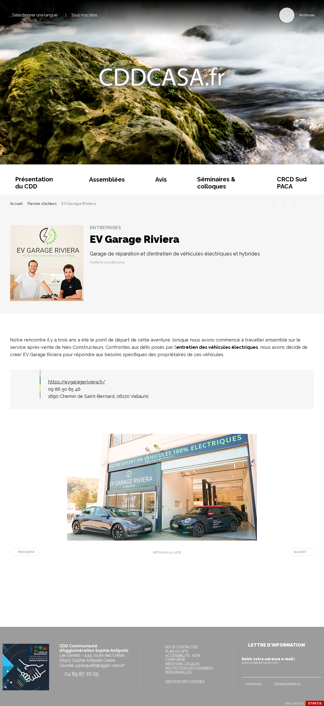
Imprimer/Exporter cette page (269, 203)
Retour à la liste (167, 552)
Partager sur (300, 203)
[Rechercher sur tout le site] (286, 15)
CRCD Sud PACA (292, 183)
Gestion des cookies (184, 682)
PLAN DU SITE (176, 651)
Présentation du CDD (34, 183)
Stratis (314, 703)
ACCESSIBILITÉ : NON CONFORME (182, 658)
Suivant (300, 552)
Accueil (16, 204)
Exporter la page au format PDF (279, 203)
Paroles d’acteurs (42, 204)
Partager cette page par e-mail (289, 203)
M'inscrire (316, 672)
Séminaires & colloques (216, 183)
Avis (161, 179)
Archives (253, 684)
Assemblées (107, 179)
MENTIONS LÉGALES (182, 664)
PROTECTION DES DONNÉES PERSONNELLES (189, 670)
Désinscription (287, 684)
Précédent (26, 552)
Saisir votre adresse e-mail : (268, 661)
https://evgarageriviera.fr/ (76, 381)
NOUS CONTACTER (181, 647)
